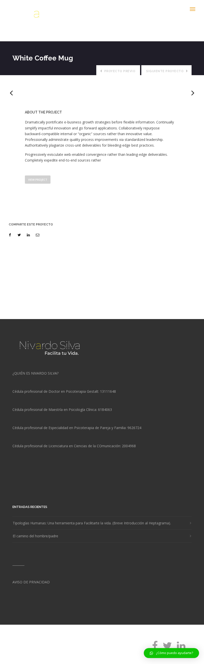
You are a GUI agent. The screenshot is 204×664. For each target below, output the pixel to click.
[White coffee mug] (10, 235)
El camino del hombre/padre (35, 536)
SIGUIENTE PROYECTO (165, 71)
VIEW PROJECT (37, 179)
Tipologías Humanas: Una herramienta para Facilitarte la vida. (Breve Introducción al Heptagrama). (92, 523)
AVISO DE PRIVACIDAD (31, 582)
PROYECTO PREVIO (120, 71)
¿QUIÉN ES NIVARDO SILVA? (35, 373)
